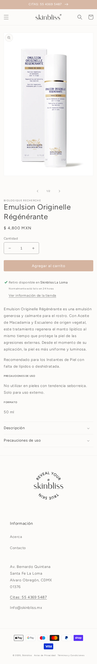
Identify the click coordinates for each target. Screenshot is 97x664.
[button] (6, 17)
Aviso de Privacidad (45, 655)
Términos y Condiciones (71, 655)
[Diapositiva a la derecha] (59, 191)
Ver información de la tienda (32, 295)
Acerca (16, 537)
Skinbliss (27, 655)
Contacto (18, 548)
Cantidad (11, 238)
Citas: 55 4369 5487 (28, 597)
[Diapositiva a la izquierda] (37, 191)
